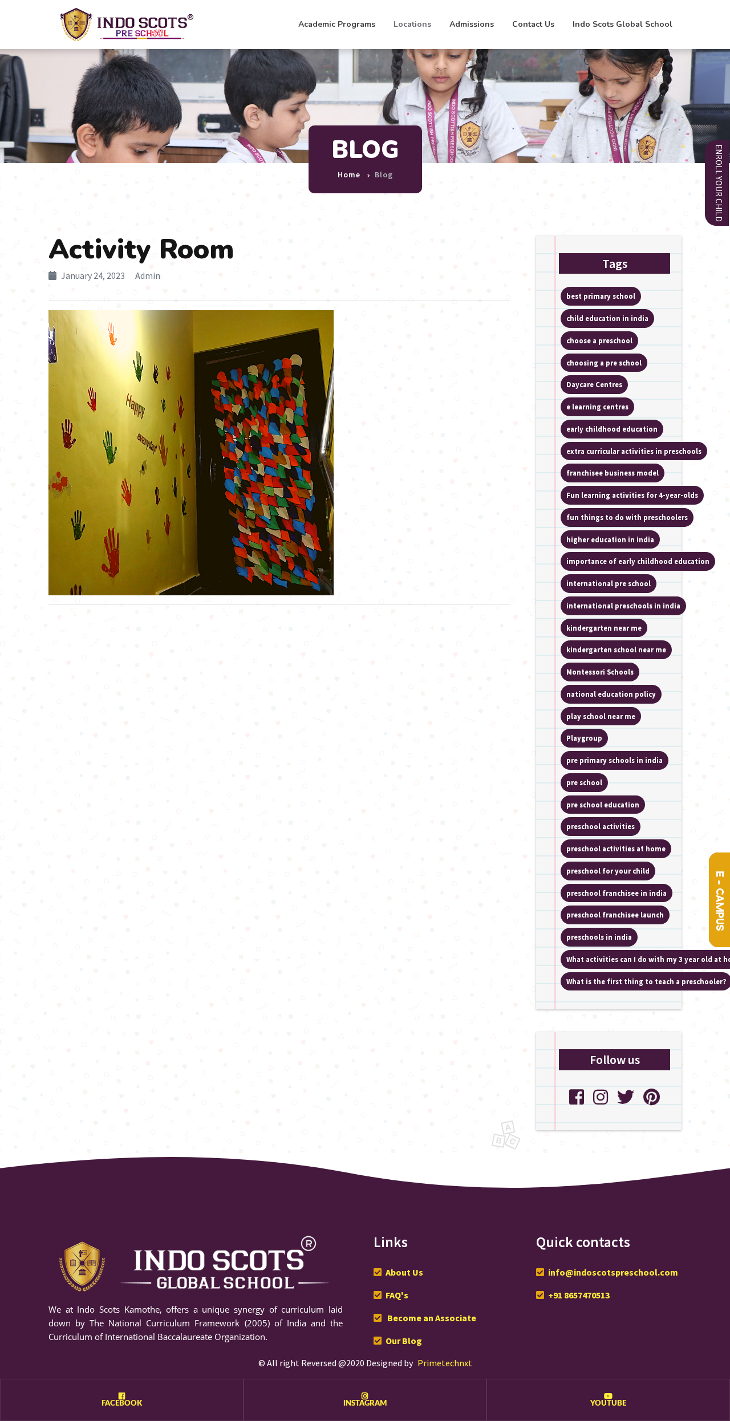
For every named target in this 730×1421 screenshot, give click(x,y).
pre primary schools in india (614, 760)
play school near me (600, 716)
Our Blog (404, 1340)
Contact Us (533, 24)
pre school (584, 782)
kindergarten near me (604, 627)
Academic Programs (336, 24)
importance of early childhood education (637, 561)
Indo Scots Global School (622, 24)
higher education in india (610, 539)
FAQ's (397, 1295)
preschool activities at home (616, 848)
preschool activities (600, 826)
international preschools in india (623, 605)
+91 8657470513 (579, 1295)
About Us (404, 1272)
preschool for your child (608, 870)
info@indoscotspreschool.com (613, 1272)
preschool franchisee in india (616, 893)
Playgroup (584, 737)
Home (349, 174)
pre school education (602, 804)
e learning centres (597, 406)
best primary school (600, 296)
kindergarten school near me (616, 649)
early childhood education (612, 428)
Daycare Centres (594, 384)
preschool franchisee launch (615, 914)
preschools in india (599, 936)
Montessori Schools (600, 671)
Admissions (471, 24)
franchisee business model (612, 472)
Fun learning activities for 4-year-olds (632, 495)
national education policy (611, 694)
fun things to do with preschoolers (627, 517)
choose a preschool (599, 340)
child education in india (607, 318)
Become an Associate (431, 1317)
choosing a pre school (604, 362)
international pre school (608, 583)
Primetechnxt (444, 1363)
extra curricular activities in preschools (633, 451)
